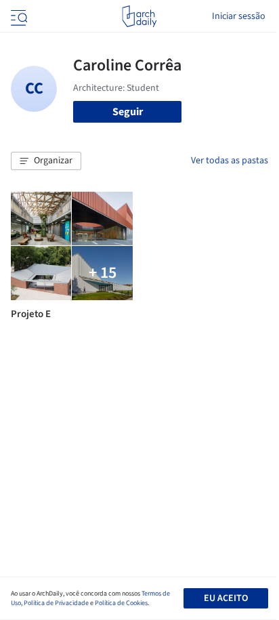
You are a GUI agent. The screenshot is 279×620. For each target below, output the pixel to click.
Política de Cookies (121, 603)
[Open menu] (17, 16)
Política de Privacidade (56, 603)
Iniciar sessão (238, 16)
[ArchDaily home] (139, 16)
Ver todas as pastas (229, 160)
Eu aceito (226, 598)
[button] (46, 161)
